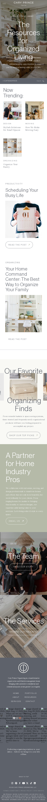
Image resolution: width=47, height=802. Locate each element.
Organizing (10, 161)
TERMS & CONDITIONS (11, 790)
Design (7, 124)
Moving (29, 124)
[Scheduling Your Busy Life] (23, 219)
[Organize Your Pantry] (12, 147)
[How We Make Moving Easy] (34, 110)
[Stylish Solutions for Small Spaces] (12, 110)
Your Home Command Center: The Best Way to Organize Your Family (22, 279)
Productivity (14, 184)
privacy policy (26, 790)
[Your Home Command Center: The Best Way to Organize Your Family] (23, 313)
